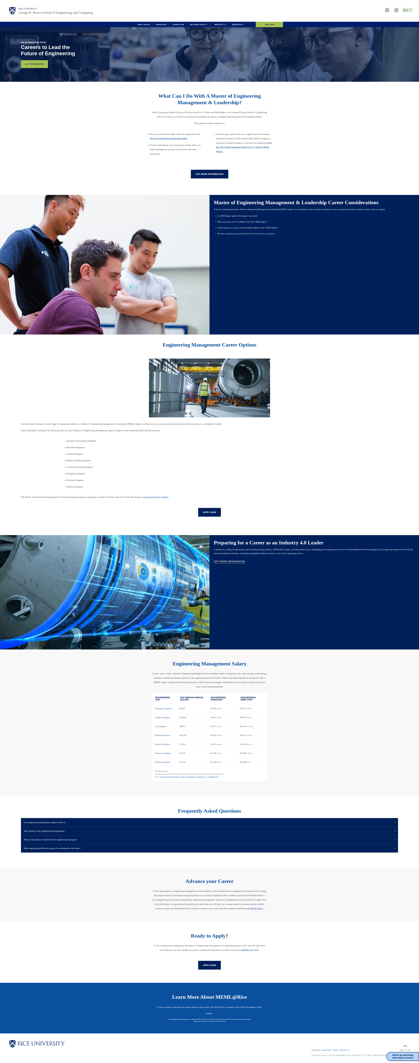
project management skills (254, 553)
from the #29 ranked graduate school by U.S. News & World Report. (244, 147)
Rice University (28, 8)
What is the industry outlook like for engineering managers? (50, 839)
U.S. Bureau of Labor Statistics (169, 777)
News (335, 1050)
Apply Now (269, 24)
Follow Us (316, 1050)
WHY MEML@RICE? (198, 24)
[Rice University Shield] (12, 11)
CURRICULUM (178, 24)
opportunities (226, 222)
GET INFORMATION (34, 64)
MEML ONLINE (144, 24)
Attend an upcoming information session (402, 1056)
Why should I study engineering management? (44, 831)
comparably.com (213, 777)
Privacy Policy (385, 1055)
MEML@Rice (256, 908)
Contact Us (344, 1050)
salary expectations (267, 234)
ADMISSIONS (161, 24)
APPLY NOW (209, 512)
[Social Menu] (387, 10)
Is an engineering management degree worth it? (45, 822)
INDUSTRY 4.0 (220, 24)
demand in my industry (232, 228)
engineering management (233, 234)
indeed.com (201, 777)
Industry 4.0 (376, 549)
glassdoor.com (192, 777)
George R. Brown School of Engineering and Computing (56, 12)
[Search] (396, 10)
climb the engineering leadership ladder (169, 138)
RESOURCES (237, 24)
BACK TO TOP (405, 1050)
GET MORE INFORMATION (209, 174)
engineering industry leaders (155, 497)
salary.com (183, 777)
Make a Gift (327, 1050)
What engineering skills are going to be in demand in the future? (52, 848)
